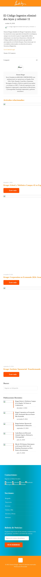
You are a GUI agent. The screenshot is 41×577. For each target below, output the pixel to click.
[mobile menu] (38, 3)
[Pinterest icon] (21, 569)
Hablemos (8, 517)
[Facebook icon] (13, 569)
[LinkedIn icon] (19, 569)
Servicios (7, 506)
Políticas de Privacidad (20, 566)
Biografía (7, 498)
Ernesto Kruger (20, 74)
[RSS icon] (26, 569)
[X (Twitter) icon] (15, 569)
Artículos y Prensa (10, 513)
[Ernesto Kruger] (20, 3)
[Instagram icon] (24, 569)
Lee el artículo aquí (9, 49)
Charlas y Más (9, 510)
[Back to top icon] (20, 560)
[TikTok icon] (28, 569)
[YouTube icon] (17, 569)
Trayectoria (8, 502)
